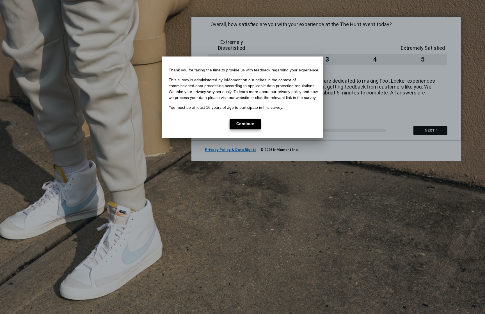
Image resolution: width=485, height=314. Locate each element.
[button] (245, 124)
